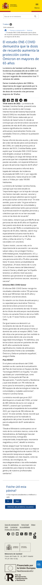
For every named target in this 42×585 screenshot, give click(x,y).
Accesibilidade (25, 527)
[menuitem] (12, 525)
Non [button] (17, 501)
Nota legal (25, 525)
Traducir (6, 24)
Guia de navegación (12, 525)
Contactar (13, 527)
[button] (37, 4)
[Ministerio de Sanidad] (10, 5)
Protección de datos (12, 529)
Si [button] (8, 501)
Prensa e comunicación (17, 30)
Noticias (29, 30)
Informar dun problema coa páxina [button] (20, 507)
